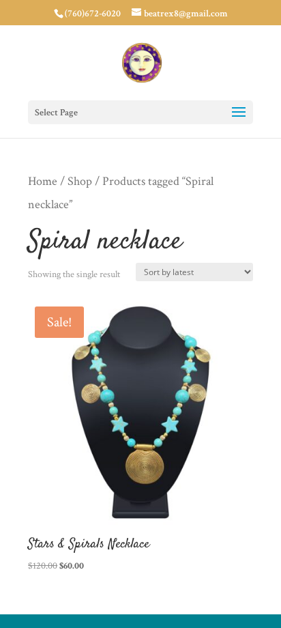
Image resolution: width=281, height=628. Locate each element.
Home (42, 181)
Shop (80, 181)
